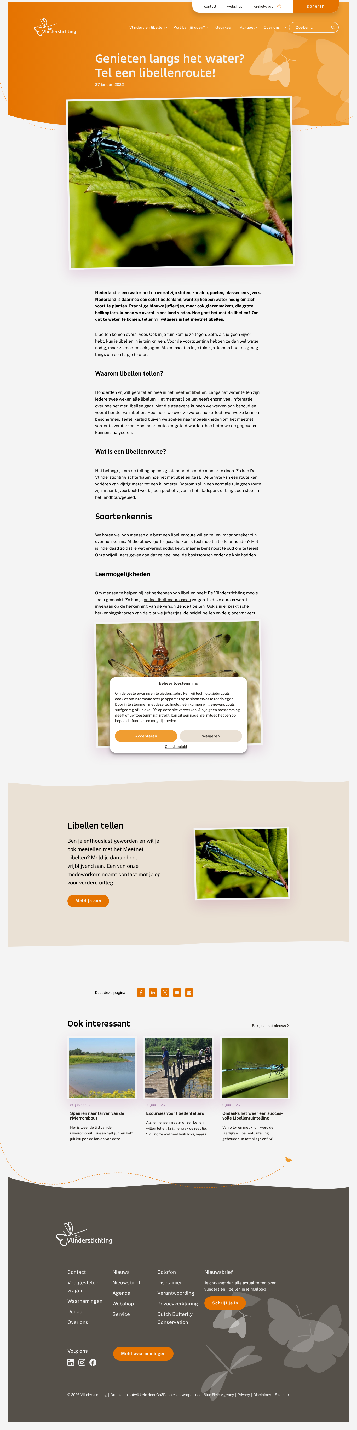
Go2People (165, 1395)
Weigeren (211, 736)
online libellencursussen (167, 599)
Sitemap (282, 1395)
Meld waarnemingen (143, 1353)
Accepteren (146, 736)
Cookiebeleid (176, 747)
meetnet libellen (190, 392)
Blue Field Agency (219, 1395)
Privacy (244, 1395)
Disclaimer (262, 1395)
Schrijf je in (225, 1302)
